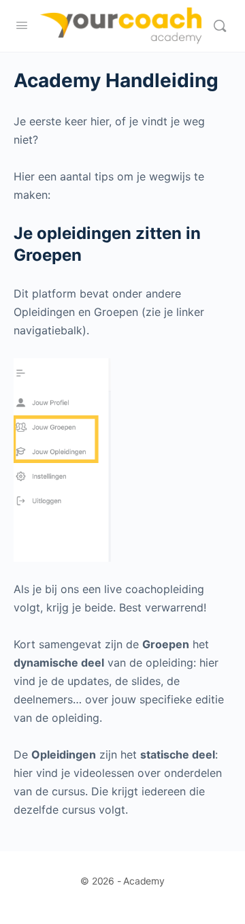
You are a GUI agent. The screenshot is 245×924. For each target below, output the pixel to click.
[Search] (220, 26)
